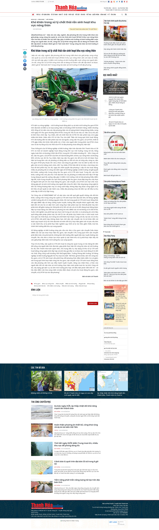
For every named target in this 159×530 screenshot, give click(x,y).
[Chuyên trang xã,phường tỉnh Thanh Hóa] (124, 1)
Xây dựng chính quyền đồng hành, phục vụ (115, 68)
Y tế (108, 14)
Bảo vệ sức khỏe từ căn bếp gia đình (115, 280)
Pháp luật (71, 14)
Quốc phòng (95, 14)
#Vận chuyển (60, 284)
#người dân (82, 284)
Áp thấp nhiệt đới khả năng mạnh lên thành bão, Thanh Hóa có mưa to (111, 394)
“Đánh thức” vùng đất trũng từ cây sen (115, 219)
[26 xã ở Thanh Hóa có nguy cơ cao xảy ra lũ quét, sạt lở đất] (79, 381)
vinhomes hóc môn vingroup (111, 352)
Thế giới (77, 14)
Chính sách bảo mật (113, 515)
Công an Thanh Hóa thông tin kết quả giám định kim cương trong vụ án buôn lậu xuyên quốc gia (117, 113)
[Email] (24, 53)
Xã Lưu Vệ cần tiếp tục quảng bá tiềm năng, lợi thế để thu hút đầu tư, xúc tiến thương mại (114, 55)
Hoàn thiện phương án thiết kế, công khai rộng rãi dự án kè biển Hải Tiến (76, 426)
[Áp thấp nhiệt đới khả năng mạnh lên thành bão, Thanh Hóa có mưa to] (112, 381)
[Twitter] (117, 1)
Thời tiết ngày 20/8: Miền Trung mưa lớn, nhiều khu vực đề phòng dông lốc (76, 444)
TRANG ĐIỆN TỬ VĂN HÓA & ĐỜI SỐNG (117, 10)
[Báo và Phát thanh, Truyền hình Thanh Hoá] (71, 8)
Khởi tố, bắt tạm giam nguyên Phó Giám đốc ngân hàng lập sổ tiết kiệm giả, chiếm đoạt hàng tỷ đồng (118, 101)
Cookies (122, 515)
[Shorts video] (127, 1)
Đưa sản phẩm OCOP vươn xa (113, 214)
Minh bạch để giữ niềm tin (112, 175)
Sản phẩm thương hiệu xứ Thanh (114, 181)
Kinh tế (61, 14)
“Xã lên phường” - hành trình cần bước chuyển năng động (114, 62)
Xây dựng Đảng (46, 14)
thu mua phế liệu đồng (110, 333)
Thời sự (38, 14)
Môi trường (49, 19)
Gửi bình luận (93, 303)
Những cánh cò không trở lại (41, 393)
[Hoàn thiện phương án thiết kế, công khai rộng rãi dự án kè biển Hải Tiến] (42, 430)
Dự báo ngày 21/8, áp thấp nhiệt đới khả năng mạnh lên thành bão (75, 407)
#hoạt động (90, 284)
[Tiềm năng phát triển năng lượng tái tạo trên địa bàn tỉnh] (42, 485)
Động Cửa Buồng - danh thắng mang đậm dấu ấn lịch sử (114, 256)
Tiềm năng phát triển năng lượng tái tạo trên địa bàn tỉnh (77, 481)
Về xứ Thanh (54, 14)
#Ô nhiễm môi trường (53, 286)
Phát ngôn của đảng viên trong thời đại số (115, 170)
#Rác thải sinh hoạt (81, 286)
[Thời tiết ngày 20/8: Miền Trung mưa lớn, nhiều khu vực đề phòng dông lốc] (42, 449)
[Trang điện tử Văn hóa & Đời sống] (122, 1)
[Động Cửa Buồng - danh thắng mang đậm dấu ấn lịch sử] (115, 246)
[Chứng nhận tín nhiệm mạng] (70, 521)
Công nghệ (103, 14)
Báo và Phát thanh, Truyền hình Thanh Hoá (47, 506)
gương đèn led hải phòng (111, 337)
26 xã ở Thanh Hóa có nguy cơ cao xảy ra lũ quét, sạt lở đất (118, 124)
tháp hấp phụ (107, 342)
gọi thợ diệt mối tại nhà (110, 348)
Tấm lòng (113, 14)
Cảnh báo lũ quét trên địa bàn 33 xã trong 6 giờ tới (76, 462)
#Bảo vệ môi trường (71, 284)
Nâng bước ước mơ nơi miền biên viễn (114, 153)
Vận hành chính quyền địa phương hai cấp (115, 22)
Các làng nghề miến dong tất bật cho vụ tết (115, 208)
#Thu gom (37, 284)
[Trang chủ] (33, 14)
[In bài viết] (24, 57)
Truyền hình (107, 8)
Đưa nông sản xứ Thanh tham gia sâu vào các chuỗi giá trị (115, 225)
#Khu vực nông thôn (48, 284)
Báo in (115, 8)
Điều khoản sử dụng (100, 515)
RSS (127, 515)
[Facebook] (108, 1)
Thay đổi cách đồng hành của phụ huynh (115, 164)
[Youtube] (111, 1)
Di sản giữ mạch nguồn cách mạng (115, 268)
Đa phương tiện (123, 8)
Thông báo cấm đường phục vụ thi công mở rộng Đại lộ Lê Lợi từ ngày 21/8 (117, 90)
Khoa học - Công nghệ (37, 19)
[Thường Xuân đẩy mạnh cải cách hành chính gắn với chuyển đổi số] (115, 33)
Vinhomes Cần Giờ (109, 359)
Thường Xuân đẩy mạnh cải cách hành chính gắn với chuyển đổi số (115, 44)
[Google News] (114, 1)
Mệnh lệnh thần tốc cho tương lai (114, 158)
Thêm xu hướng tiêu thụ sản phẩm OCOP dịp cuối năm (115, 202)
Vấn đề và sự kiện (110, 132)
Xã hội (65, 14)
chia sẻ (25, 49)
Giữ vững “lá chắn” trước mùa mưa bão (115, 263)
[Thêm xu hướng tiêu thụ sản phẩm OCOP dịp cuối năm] (115, 192)
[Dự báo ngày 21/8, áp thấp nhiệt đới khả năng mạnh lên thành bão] (42, 412)
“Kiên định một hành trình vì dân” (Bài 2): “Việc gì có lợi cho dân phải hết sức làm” (115, 274)
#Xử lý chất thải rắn (40, 286)
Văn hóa (83, 14)
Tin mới (51, 1)
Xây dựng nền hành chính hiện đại (115, 49)
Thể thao (88, 14)
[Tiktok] (119, 1)
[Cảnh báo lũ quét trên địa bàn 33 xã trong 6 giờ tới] (42, 467)
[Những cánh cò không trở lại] (46, 381)
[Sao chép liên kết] (24, 68)
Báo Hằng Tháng (109, 236)
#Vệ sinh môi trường (68, 286)
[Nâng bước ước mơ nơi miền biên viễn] (115, 143)
